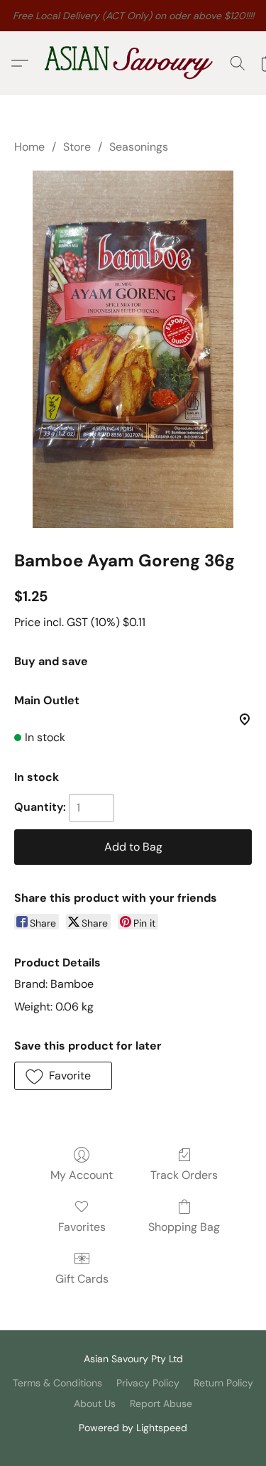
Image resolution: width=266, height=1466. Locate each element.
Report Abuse (161, 1403)
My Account (81, 1175)
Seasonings (138, 146)
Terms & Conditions (57, 1382)
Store (77, 146)
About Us (95, 1403)
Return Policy (223, 1382)
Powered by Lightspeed (133, 1427)
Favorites (82, 1226)
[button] (133, 63)
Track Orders (184, 1175)
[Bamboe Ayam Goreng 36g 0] (133, 349)
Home (29, 146)
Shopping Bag (184, 1226)
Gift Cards (82, 1278)
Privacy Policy (147, 1382)
